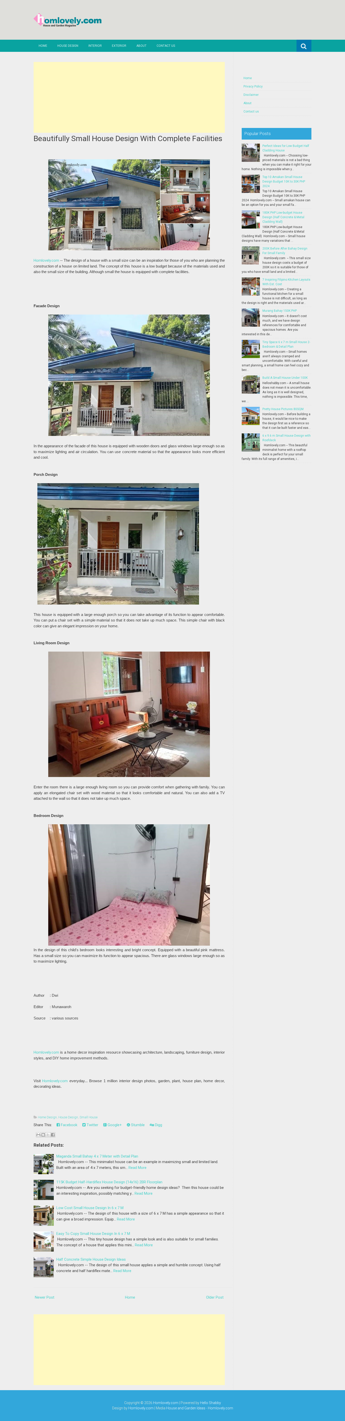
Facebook (68, 1125)
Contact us (166, 46)
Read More (137, 1167)
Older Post (215, 1297)
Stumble (137, 1125)
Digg (158, 1125)
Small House (88, 1117)
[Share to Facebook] (52, 1134)
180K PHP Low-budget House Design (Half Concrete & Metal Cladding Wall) (283, 217)
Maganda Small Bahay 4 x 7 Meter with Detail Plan (97, 1156)
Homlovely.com (46, 260)
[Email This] (38, 1134)
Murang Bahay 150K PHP (279, 311)
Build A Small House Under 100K (285, 378)
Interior (95, 46)
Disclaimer (251, 95)
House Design (67, 46)
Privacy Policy (253, 86)
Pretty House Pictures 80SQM (283, 409)
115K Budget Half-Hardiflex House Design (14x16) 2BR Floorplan (109, 1182)
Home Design (47, 1117)
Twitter (92, 1125)
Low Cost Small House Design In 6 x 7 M (90, 1208)
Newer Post (44, 1297)
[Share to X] (48, 1134)
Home (43, 46)
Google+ (114, 1125)
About (141, 46)
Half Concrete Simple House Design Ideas (91, 1259)
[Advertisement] (129, 97)
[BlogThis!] (43, 1134)
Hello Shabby (210, 1403)
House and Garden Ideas (185, 1408)
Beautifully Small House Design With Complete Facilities (128, 138)
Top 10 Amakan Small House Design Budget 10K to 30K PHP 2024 (283, 181)
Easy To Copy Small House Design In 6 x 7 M (93, 1233)
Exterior (119, 46)
